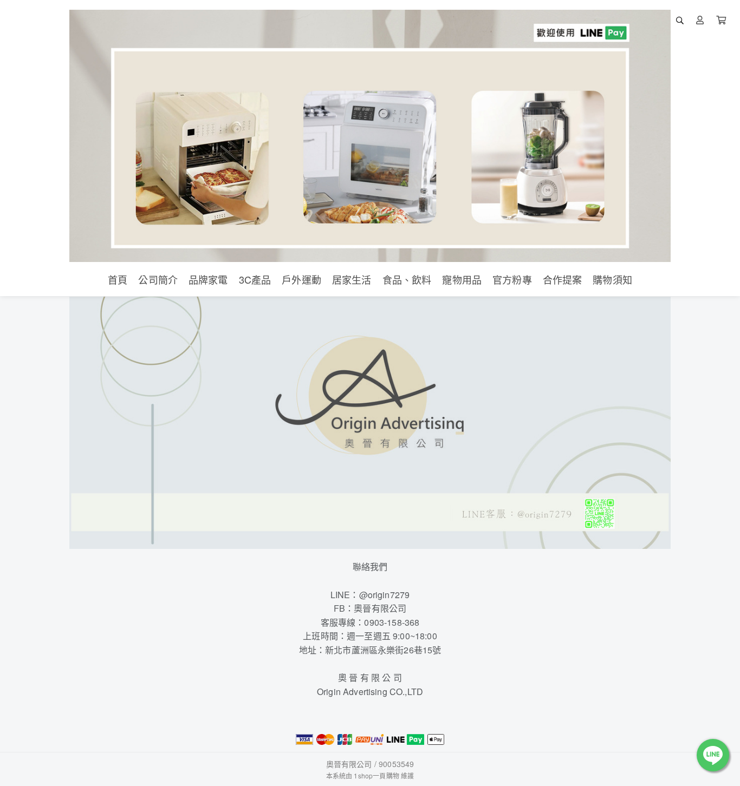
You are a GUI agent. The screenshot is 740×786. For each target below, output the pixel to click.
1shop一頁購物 (376, 775)
